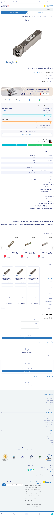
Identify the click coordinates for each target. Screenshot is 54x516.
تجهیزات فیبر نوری (46, 16)
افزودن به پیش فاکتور (26, 134)
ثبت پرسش (26, 371)
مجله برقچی (50, 438)
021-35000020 (15, 1)
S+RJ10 (31, 85)
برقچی (52, 16)
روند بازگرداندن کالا (49, 427)
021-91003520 (30, 465)
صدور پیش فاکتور (13, 12)
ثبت (4, 484)
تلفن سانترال (50, 407)
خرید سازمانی (39, 12)
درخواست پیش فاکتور (48, 416)
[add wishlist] (30, 20)
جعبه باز (51, 409)
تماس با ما (51, 444)
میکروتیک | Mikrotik (49, 66)
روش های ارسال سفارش (48, 422)
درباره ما (51, 442)
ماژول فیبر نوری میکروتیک (39, 66)
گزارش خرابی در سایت (48, 420)
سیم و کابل (50, 404)
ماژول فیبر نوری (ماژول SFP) (37, 16)
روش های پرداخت (49, 424)
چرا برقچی (51, 433)
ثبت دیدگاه (26, 337)
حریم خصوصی (50, 436)
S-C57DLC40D (42, 85)
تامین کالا (51, 440)
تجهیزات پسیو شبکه (49, 398)
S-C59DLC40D (36, 85)
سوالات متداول (50, 418)
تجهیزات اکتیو (50, 400)
